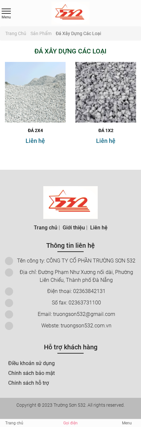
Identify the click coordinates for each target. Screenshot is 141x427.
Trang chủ (16, 33)
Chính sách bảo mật (31, 373)
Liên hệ (35, 140)
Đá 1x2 (105, 130)
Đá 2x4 (35, 130)
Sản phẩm (41, 33)
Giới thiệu (74, 227)
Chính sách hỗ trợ (28, 383)
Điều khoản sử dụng (31, 363)
